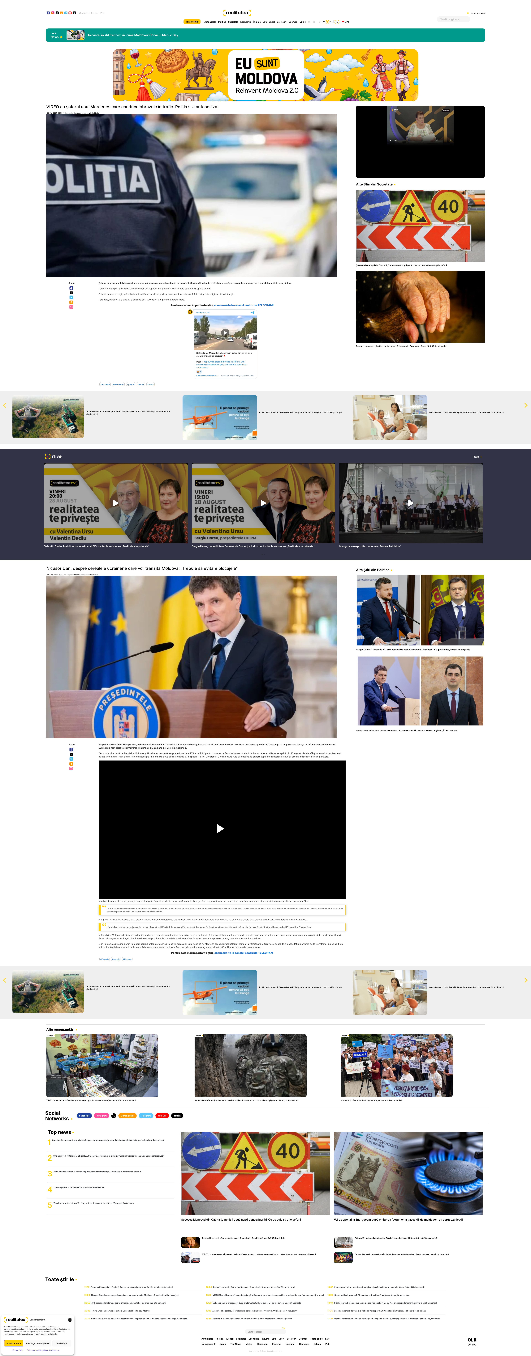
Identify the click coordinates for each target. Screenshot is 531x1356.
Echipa (94, 13)
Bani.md (290, 1344)
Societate (233, 21)
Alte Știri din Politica (372, 570)
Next (529, 402)
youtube (70, 13)
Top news (59, 1132)
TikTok (177, 1115)
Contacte (84, 13)
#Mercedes (118, 384)
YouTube (162, 1115)
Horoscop (262, 1344)
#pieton (130, 384)
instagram (53, 13)
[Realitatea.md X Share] (71, 293)
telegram (66, 13)
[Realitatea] (287, 13)
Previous (2, 402)
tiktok (74, 13)
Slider (76, 575)
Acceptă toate (13, 1343)
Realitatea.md (92, 575)
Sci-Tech (281, 21)
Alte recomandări (60, 1030)
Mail (71, 307)
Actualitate (210, 21)
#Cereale (104, 959)
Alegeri (230, 1338)
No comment (208, 1344)
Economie (245, 21)
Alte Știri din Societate (374, 184)
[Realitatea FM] (327, 21)
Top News (235, 1344)
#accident (105, 384)
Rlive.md (276, 1344)
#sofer (141, 384)
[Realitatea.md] (472, 1342)
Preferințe (62, 1343)
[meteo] (319, 21)
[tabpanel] (116, 506)
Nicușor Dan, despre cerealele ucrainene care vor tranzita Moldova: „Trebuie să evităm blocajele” (142, 568)
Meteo (249, 1344)
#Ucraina (127, 959)
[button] (70, 1319)
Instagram (102, 1115)
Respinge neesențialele (38, 1343)
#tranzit (116, 959)
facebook (48, 13)
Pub (102, 13)
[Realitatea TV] (337, 21)
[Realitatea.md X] (57, 13)
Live (347, 21)
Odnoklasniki (71, 302)
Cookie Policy (18, 1350)
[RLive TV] (53, 457)
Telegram (71, 297)
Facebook (71, 288)
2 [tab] (264, 554)
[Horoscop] (308, 21)
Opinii (303, 21)
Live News (54, 35)
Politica (222, 21)
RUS (483, 13)
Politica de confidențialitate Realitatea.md (43, 1350)
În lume (257, 21)
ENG (475, 13)
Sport (272, 21)
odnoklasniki (61, 13)
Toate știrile (192, 21)
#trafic (150, 384)
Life (265, 21)
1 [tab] (262, 554)
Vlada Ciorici (94, 113)
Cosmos (292, 21)
